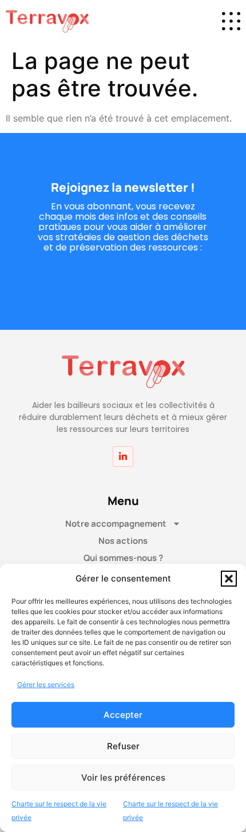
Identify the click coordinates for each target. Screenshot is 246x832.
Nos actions (123, 541)
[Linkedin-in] (123, 456)
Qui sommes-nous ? (123, 558)
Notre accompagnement (115, 524)
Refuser (123, 746)
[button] (229, 578)
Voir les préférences (123, 777)
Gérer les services (45, 684)
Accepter (123, 714)
